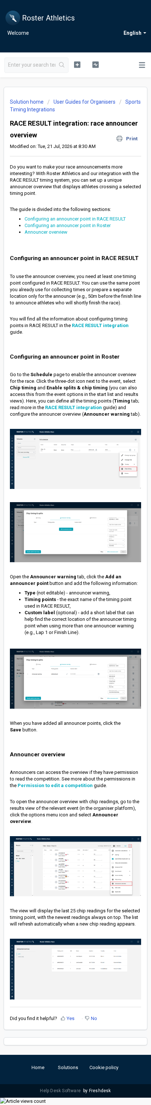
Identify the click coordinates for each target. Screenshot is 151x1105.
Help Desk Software (61, 1090)
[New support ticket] (77, 64)
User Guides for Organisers (84, 102)
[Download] (62, 562)
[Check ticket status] (95, 64)
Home (38, 1067)
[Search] (61, 65)
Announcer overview (46, 232)
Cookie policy (103, 1067)
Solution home (27, 102)
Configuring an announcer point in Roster (68, 225)
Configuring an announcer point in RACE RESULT (75, 219)
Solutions (68, 1067)
